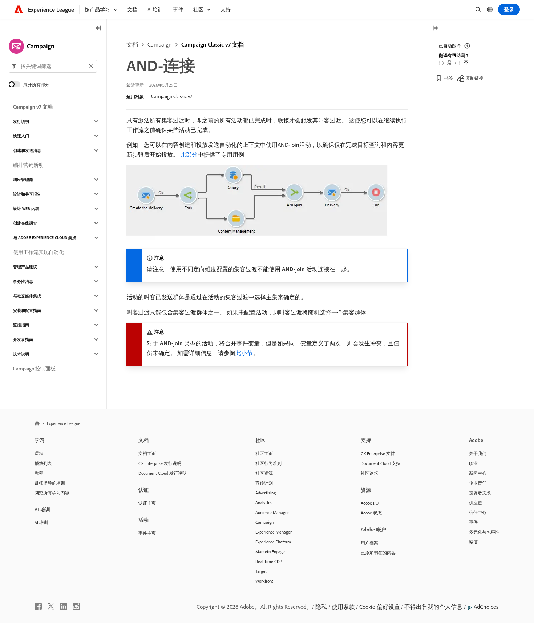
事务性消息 (23, 281)
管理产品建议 (25, 266)
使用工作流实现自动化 (38, 252)
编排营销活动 (28, 165)
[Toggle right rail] (435, 28)
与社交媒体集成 (27, 295)
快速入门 (21, 135)
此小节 (244, 353)
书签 (448, 78)
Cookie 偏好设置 (379, 606)
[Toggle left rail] (98, 28)
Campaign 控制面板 (34, 368)
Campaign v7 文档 (33, 107)
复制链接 (474, 78)
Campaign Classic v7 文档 (212, 44)
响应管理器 (23, 179)
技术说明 (21, 354)
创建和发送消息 (27, 150)
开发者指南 (23, 339)
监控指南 (21, 324)
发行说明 (21, 121)
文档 (132, 44)
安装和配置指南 (27, 310)
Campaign (159, 44)
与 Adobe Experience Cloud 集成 (44, 237)
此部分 (189, 154)
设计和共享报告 (27, 194)
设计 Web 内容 (26, 208)
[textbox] (53, 66)
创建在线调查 (25, 223)
